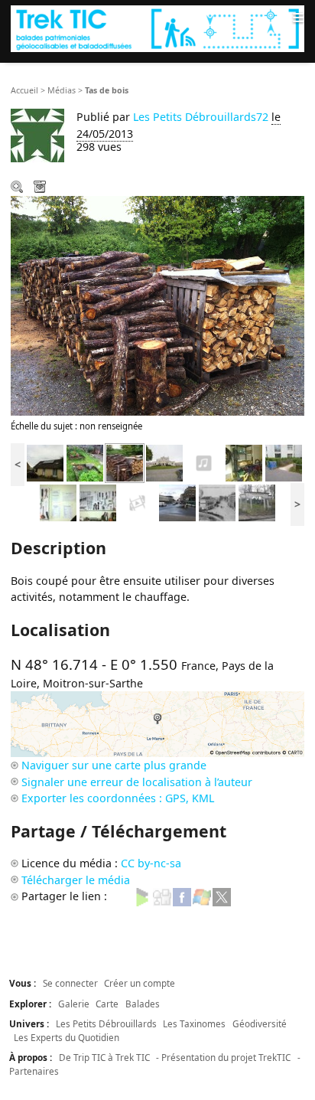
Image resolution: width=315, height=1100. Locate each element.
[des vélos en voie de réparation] (244, 462)
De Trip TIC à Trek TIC (104, 1057)
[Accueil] (157, 28)
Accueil (24, 90)
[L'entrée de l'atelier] (284, 462)
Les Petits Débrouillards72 (200, 116)
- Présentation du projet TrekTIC (223, 1057)
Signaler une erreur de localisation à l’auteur (136, 782)
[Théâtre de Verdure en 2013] (257, 502)
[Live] (202, 896)
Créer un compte (139, 983)
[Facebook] (182, 896)
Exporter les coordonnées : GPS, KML (117, 798)
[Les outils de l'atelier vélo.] (98, 502)
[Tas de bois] (125, 462)
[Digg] (162, 896)
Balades (142, 1003)
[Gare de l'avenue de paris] (217, 502)
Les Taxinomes (194, 1023)
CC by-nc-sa (151, 863)
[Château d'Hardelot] (164, 462)
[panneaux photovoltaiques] (45, 462)
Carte (107, 1003)
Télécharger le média (41, 188)
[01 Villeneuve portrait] (138, 502)
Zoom (18, 188)
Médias (61, 90)
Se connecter (70, 983)
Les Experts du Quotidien (66, 1037)
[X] (222, 896)
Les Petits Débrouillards (106, 1023)
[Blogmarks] (142, 896)
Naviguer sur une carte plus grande (113, 765)
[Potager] (85, 462)
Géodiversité (259, 1023)
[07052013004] (58, 502)
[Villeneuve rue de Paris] (177, 502)
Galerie (73, 1003)
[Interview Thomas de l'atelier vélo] (204, 462)
